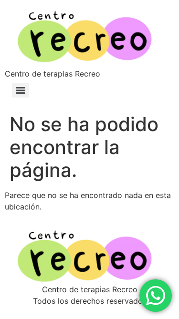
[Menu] (20, 90)
